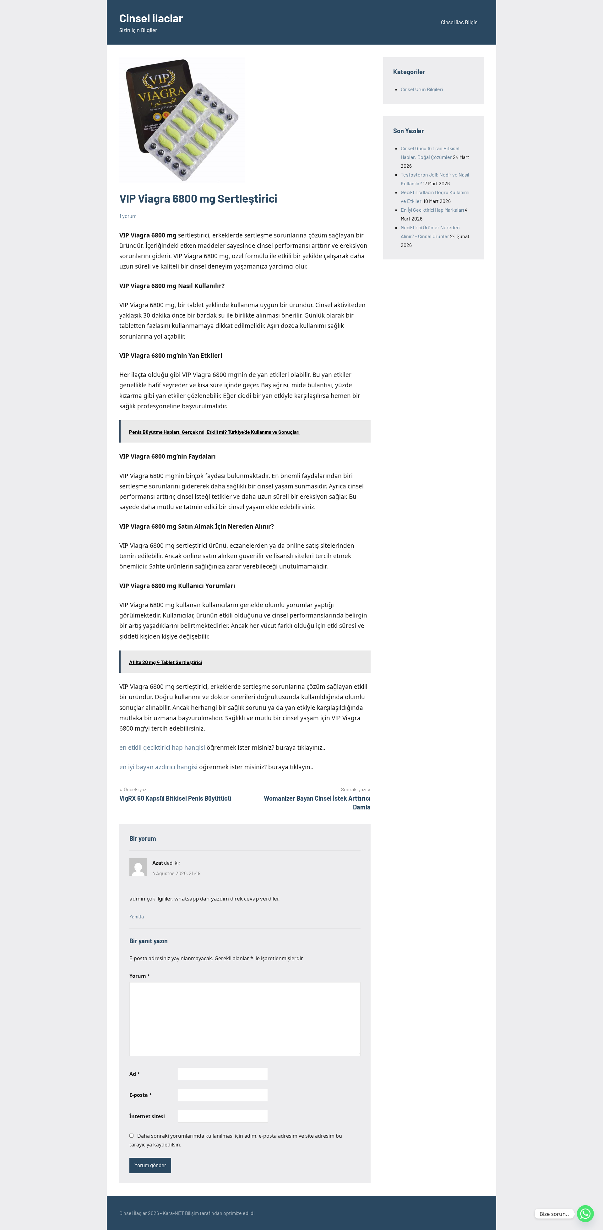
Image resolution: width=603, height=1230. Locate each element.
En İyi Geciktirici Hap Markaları (432, 210)
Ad (134, 1073)
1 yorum (128, 216)
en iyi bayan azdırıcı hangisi (158, 767)
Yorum (139, 975)
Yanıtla (136, 916)
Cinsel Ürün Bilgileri (422, 89)
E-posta (140, 1094)
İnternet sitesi (147, 1116)
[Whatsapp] (585, 1213)
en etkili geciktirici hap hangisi (162, 747)
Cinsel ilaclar (151, 17)
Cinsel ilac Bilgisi (460, 22)
